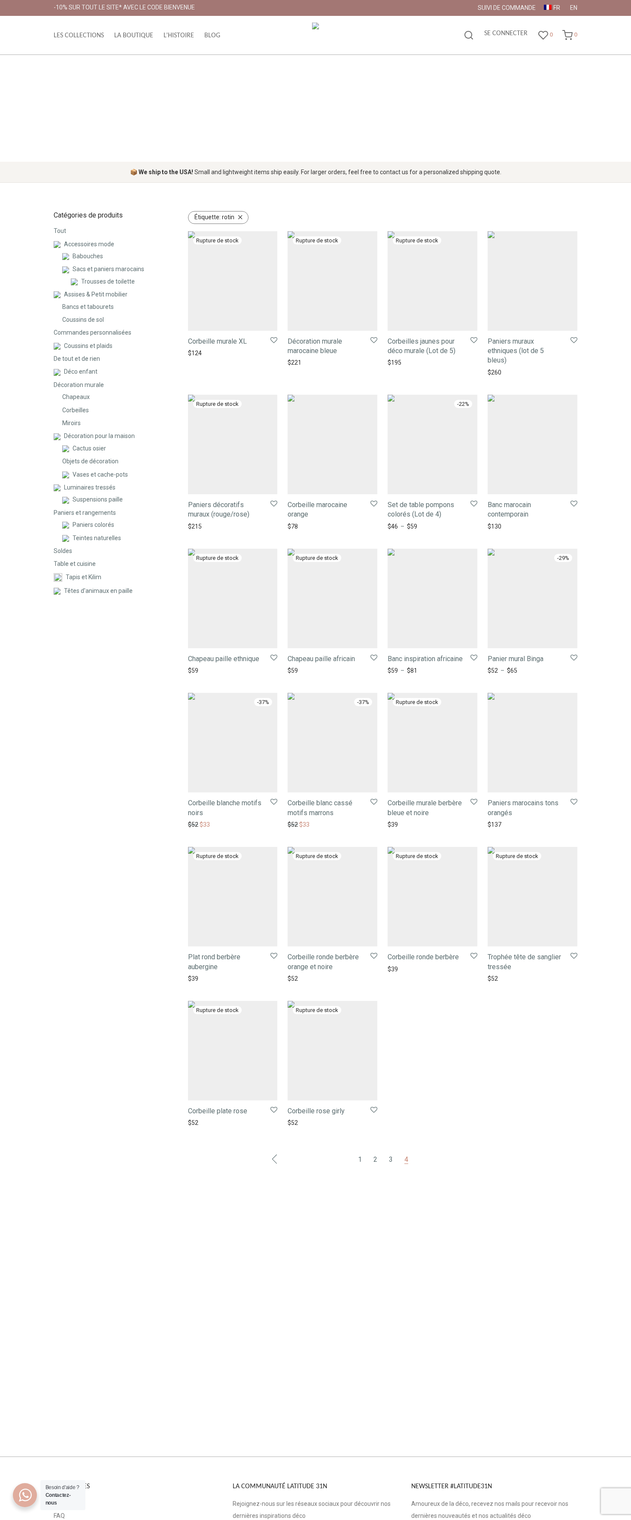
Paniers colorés (93, 524)
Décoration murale (79, 384)
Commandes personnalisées (92, 332)
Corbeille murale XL (217, 341)
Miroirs (71, 423)
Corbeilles (75, 410)
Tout (60, 230)
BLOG (212, 35)
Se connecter (506, 33)
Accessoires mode (89, 244)
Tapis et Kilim (83, 577)
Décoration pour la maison (99, 435)
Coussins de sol (83, 319)
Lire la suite (200, 353)
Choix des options (409, 526)
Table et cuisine (75, 563)
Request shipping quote (517, 526)
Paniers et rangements (85, 512)
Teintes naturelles (97, 538)
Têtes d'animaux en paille (98, 590)
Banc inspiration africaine (425, 659)
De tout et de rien (77, 358)
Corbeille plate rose (217, 1111)
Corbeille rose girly (316, 1111)
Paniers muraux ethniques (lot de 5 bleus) (516, 351)
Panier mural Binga (515, 659)
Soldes (63, 550)
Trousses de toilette (108, 281)
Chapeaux (76, 396)
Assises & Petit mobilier (95, 294)
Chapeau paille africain (321, 659)
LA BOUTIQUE (133, 35)
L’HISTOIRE (179, 35)
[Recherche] (468, 35)
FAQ (59, 1515)
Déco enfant (80, 371)
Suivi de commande (507, 8)
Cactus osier (89, 448)
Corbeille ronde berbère (423, 957)
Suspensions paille (98, 499)
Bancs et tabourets (88, 306)
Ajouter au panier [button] (508, 372)
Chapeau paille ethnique (223, 659)
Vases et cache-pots (100, 474)
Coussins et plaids (88, 345)
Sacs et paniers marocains (108, 269)
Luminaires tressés (89, 487)
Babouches (88, 256)
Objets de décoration (90, 461)
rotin (214, 217)
